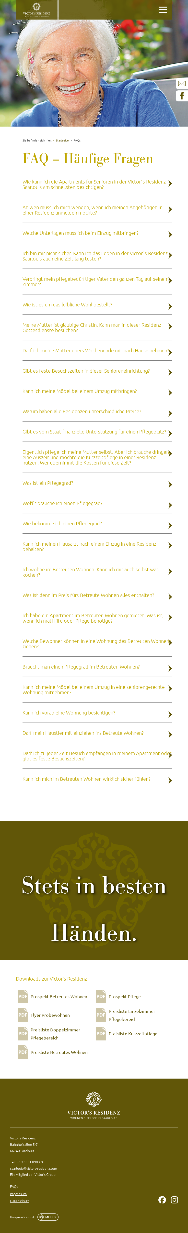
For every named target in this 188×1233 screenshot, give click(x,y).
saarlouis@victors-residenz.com (33, 1168)
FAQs (14, 1186)
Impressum (18, 1193)
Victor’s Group (45, 1174)
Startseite (62, 140)
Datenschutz (19, 1200)
